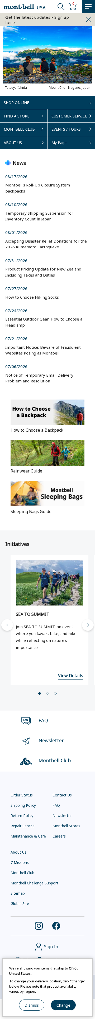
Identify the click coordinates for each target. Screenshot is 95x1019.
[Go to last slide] (7, 625)
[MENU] (88, 6)
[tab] (39, 693)
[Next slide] (88, 625)
